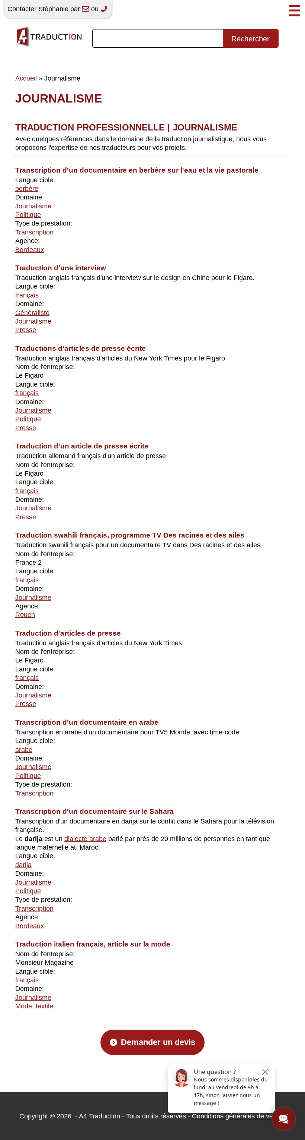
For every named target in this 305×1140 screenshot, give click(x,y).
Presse (25, 330)
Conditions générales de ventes (239, 1116)
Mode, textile (34, 1006)
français (27, 295)
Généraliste (32, 313)
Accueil (26, 78)
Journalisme (33, 206)
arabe (23, 749)
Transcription (34, 232)
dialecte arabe (85, 839)
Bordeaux (29, 249)
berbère (26, 188)
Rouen (25, 614)
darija (23, 865)
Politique (28, 214)
